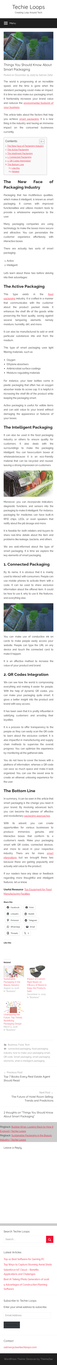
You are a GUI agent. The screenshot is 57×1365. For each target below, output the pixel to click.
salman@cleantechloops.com (20, 1347)
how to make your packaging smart (31, 1052)
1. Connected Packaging (19, 157)
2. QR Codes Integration (19, 160)
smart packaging (29, 119)
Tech (27, 1044)
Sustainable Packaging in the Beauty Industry (12, 982)
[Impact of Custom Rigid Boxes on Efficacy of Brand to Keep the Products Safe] (37, 971)
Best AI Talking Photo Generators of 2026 (26, 1279)
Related (15, 171)
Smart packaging (22, 1056)
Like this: (16, 168)
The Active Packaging (18, 149)
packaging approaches (37, 815)
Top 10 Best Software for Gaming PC (24, 1259)
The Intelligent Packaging (20, 153)
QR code (8, 1056)
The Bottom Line (15, 164)
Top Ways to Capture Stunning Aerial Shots (28, 1264)
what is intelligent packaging (30, 1060)
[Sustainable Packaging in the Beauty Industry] (14, 971)
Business (12, 1044)
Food (21, 1044)
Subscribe (11, 1324)
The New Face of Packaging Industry (25, 146)
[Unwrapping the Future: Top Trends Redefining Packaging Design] (14, 1007)
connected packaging (19, 1048)
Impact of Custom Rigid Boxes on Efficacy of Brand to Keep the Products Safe (37, 985)
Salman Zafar (46, 75)
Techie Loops (28, 6)
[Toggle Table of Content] (40, 141)
